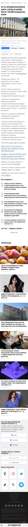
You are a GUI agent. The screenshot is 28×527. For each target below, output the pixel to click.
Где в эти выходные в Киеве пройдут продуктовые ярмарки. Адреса (12, 267)
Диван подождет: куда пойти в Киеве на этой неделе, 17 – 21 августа (13, 411)
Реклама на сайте (14, 497)
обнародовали (21, 73)
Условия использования (14, 493)
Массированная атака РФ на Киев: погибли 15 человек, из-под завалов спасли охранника (15, 203)
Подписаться (15, 462)
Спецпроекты (14, 499)
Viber (9, 170)
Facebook (17, 164)
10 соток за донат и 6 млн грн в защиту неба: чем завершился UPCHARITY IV (14, 222)
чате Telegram (6, 175)
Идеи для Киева (5, 2)
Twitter (18, 170)
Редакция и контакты (14, 495)
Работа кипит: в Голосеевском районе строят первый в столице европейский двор (12, 148)
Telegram (4, 170)
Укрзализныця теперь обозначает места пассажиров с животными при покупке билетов (15, 195)
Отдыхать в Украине (16, 2)
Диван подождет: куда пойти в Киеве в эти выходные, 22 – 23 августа (13, 296)
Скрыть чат (14, 232)
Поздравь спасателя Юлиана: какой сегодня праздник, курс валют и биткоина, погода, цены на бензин (13, 156)
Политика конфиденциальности (14, 502)
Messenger (15, 445)
